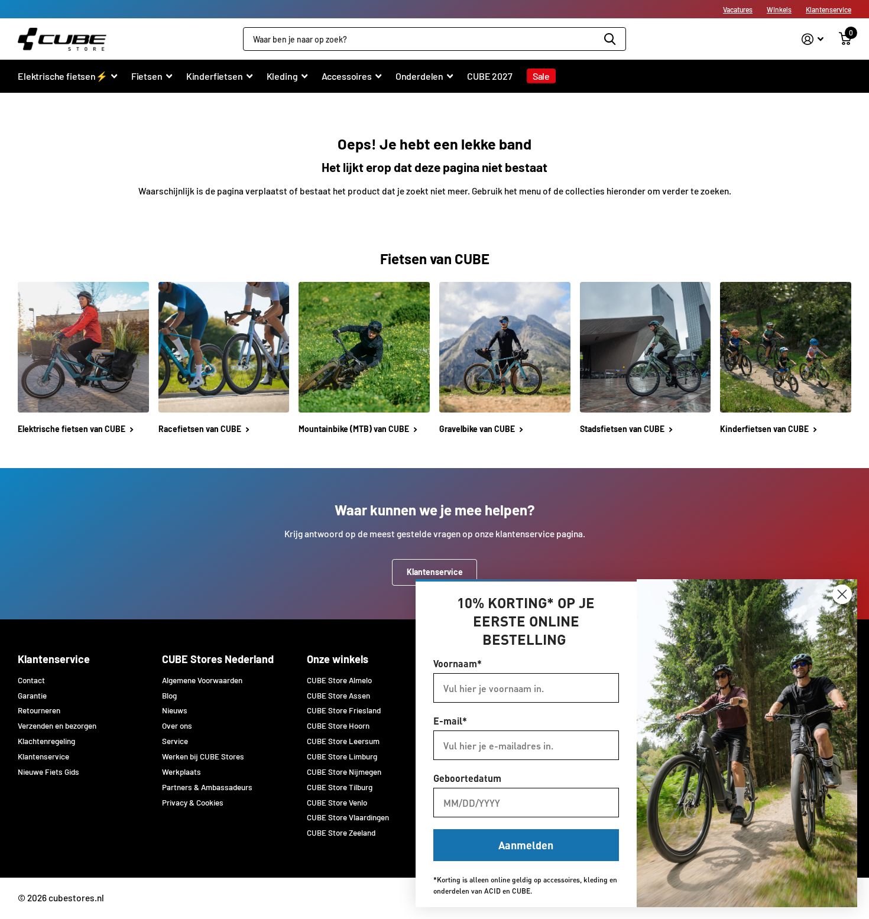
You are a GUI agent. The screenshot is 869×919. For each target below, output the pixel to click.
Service (175, 741)
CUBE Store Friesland (344, 710)
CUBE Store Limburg (342, 756)
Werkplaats (181, 772)
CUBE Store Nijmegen (344, 772)
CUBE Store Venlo (337, 802)
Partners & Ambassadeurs (207, 787)
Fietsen (147, 76)
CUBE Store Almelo (339, 680)
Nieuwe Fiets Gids (48, 772)
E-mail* (450, 721)
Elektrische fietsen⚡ (63, 76)
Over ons (177, 725)
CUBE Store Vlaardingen (348, 817)
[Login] (812, 39)
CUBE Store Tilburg (339, 787)
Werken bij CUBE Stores (203, 756)
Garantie (32, 695)
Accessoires (347, 76)
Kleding (282, 76)
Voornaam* (457, 663)
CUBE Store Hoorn (338, 725)
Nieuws (174, 710)
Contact (31, 680)
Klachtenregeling (46, 741)
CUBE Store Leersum (343, 741)
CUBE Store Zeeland (341, 832)
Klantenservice (828, 9)
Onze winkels (337, 658)
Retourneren (39, 710)
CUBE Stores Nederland (218, 658)
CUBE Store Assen (338, 695)
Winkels (779, 9)
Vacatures (738, 9)
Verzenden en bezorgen (57, 725)
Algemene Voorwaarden (202, 680)
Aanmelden (525, 845)
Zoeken (610, 39)
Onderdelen (419, 76)
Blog (169, 695)
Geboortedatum (467, 778)
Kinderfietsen (214, 76)
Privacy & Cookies (192, 802)
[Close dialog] (842, 594)
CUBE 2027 (490, 76)
